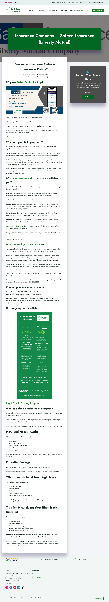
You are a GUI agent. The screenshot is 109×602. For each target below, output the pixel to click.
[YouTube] (11, 2)
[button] (88, 97)
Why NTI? (32, 10)
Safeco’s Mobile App (29, 82)
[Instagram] (6, 2)
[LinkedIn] (13, 2)
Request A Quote (36, 577)
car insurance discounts (27, 178)
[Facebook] (9, 2)
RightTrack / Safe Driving (14, 226)
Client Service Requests (38, 574)
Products (41, 10)
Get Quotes (53, 10)
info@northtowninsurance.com (96, 2)
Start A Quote (96, 10)
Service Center (83, 10)
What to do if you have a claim (24, 244)
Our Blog (64, 10)
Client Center (74, 10)
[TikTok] (16, 2)
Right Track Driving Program (23, 403)
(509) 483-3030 (80, 2)
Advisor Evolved (44, 598)
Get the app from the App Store (16, 137)
